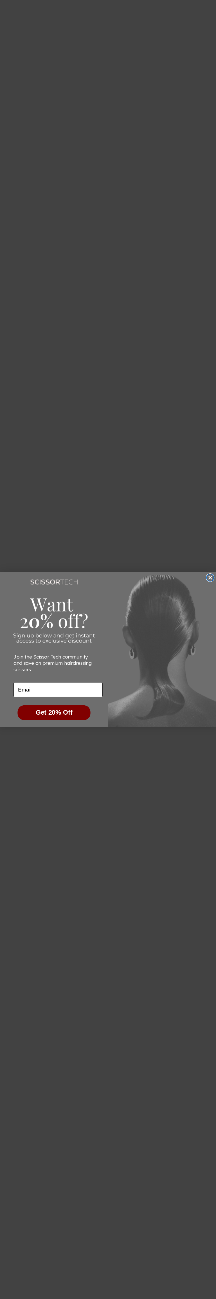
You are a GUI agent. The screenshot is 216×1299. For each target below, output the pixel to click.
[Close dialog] (210, 578)
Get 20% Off (54, 712)
